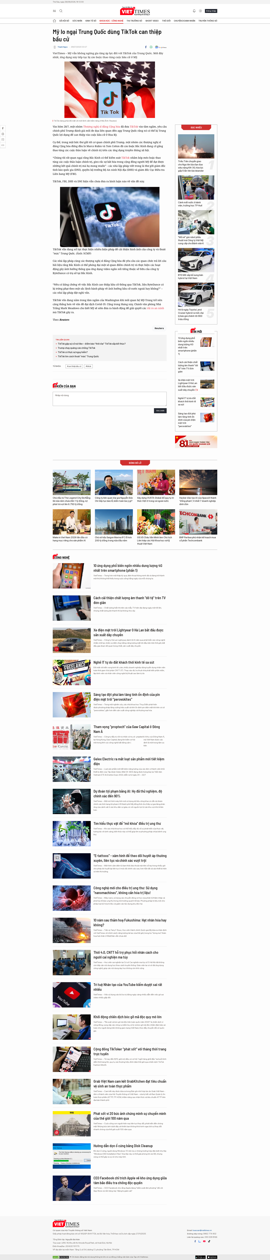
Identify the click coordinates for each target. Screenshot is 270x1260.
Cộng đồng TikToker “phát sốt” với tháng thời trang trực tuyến (130, 1051)
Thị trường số (134, 21)
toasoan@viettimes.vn (202, 1230)
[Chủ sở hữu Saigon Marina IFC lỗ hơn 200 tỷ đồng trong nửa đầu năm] (114, 522)
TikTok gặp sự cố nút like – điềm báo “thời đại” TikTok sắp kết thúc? (92, 343)
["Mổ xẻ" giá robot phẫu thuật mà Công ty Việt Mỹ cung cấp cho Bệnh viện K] (196, 222)
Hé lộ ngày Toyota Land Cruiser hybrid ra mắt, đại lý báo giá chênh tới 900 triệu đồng (191, 314)
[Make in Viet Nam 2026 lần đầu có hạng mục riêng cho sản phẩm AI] (72, 522)
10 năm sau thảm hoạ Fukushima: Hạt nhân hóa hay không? (130, 922)
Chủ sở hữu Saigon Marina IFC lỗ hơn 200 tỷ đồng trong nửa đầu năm (113, 539)
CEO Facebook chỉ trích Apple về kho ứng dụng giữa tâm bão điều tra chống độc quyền (130, 1180)
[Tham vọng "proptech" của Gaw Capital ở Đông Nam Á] (72, 737)
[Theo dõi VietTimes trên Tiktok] (209, 1241)
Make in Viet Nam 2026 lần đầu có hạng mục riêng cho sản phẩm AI (70, 539)
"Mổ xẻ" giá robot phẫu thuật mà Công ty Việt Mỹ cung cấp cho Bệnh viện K (191, 240)
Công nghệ (62, 557)
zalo (200, 1241)
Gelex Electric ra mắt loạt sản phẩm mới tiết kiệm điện (129, 761)
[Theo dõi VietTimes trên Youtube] (204, 1241)
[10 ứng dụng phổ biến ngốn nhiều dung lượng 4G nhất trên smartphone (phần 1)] (207, 342)
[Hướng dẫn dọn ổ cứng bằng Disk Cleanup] (72, 1156)
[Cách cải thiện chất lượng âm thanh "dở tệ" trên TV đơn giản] (207, 366)
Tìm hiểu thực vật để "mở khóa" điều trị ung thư (127, 823)
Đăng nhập (211, 11)
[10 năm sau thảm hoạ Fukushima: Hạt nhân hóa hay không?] (72, 930)
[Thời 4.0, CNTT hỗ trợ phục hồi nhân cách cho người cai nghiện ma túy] (72, 962)
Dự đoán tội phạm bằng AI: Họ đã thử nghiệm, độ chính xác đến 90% (128, 793)
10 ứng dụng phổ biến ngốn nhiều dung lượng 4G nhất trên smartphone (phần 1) (187, 346)
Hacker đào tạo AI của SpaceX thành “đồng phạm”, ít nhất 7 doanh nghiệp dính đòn (197, 501)
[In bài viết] (151, 47)
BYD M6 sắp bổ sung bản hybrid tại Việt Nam (190, 277)
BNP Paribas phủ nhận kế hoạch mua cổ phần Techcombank (197, 539)
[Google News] (161, 47)
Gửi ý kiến (160, 411)
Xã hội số (64, 21)
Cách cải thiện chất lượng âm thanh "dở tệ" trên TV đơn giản (188, 367)
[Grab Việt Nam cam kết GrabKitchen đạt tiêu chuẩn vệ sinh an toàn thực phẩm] (72, 1091)
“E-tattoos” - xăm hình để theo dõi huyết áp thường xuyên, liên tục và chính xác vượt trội (130, 858)
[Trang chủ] (54, 21)
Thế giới (166, 21)
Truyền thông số (207, 21)
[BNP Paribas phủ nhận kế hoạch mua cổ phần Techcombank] (198, 522)
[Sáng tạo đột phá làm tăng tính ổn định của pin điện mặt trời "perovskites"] (207, 417)
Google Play (212, 1257)
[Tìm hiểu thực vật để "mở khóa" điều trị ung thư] (72, 833)
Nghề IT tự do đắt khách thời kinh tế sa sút (187, 401)
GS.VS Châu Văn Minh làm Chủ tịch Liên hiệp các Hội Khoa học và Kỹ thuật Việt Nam (154, 540)
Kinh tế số (91, 21)
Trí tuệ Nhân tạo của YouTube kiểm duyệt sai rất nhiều (128, 986)
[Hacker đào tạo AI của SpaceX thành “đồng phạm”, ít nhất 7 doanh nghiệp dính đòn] (198, 482)
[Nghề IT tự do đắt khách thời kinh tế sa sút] (207, 402)
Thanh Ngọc (63, 47)
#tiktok (88, 366)
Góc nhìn (77, 21)
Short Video (152, 21)
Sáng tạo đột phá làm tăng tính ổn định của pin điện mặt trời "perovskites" (186, 420)
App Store (200, 1257)
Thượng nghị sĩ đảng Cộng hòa (101, 126)
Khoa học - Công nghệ (111, 21)
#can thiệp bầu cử (74, 366)
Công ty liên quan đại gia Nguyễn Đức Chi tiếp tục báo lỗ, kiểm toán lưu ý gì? (114, 499)
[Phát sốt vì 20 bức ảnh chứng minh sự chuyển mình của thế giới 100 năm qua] (72, 1123)
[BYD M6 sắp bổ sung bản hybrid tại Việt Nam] (196, 260)
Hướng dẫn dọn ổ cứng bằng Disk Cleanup (123, 1145)
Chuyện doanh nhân (184, 21)
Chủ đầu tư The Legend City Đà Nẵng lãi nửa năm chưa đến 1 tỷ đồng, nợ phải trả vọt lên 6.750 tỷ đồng (71, 501)
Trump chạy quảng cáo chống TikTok (76, 348)
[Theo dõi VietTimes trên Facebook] (195, 1241)
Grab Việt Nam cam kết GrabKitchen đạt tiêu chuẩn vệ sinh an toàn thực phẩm (130, 1083)
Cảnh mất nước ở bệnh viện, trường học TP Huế (190, 204)
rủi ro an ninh (155, 308)
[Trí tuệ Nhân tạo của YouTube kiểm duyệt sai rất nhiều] (72, 994)
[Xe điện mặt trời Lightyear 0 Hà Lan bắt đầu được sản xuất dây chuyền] (207, 384)
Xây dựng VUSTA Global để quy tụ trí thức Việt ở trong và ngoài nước (155, 499)
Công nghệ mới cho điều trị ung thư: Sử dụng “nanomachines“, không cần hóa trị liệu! (126, 890)
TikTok (134, 126)
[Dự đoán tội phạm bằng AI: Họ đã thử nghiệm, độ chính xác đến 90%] (72, 801)
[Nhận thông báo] (194, 11)
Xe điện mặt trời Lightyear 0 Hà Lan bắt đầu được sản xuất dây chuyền (187, 385)
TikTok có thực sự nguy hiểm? (73, 352)
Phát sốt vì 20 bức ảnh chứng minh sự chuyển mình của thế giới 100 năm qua (130, 1115)
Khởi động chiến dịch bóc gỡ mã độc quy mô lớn (128, 1017)
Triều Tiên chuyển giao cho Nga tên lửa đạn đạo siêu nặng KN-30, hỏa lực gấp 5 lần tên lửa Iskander (191, 166)
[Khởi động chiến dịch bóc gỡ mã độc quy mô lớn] (72, 1027)
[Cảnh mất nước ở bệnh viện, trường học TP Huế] (196, 187)
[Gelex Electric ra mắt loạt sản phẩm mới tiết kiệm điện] (72, 769)
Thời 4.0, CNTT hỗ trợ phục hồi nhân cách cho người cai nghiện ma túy (126, 954)
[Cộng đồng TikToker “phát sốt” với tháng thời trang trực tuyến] (72, 1059)
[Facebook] (146, 47)
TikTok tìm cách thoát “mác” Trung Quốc (78, 356)
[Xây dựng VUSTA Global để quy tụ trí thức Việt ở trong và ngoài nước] (156, 482)
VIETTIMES (135, 11)
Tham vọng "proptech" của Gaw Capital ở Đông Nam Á (127, 729)
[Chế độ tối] (200, 11)
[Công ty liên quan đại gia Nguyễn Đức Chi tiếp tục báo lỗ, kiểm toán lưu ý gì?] (114, 482)
